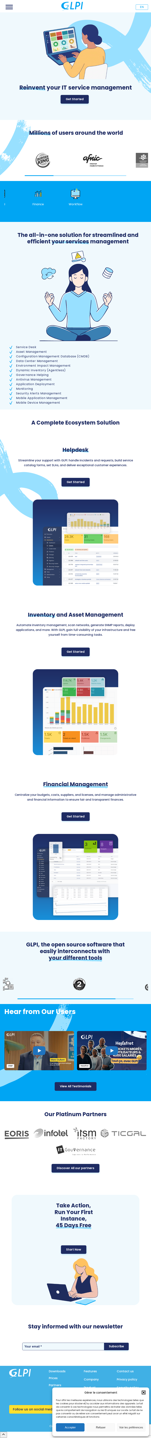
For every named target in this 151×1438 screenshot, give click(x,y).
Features (90, 1371)
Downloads (57, 1371)
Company (91, 1379)
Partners (55, 1385)
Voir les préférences (131, 1427)
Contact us (125, 1371)
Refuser (101, 1427)
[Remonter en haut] (3, 1435)
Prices (53, 1378)
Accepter (70, 1427)
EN (142, 7)
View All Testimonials (75, 1086)
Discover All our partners (75, 1168)
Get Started (75, 99)
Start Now (73, 1249)
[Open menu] (9, 7)
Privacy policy (127, 1379)
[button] (143, 1392)
